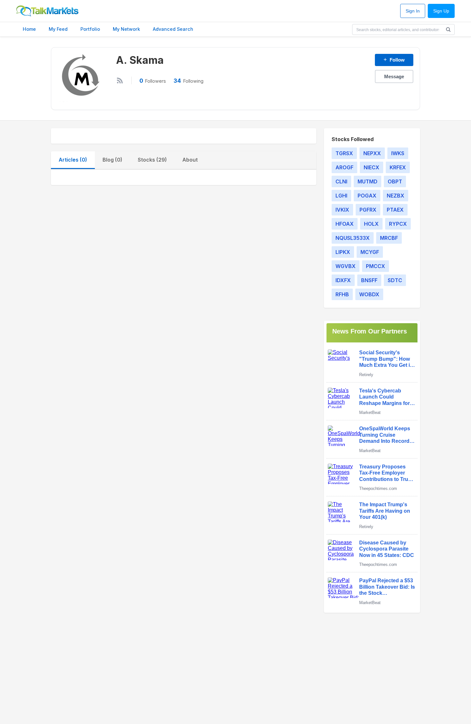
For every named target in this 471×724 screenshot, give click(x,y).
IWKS (397, 153)
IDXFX (343, 280)
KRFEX (398, 167)
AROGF (344, 167)
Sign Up (441, 11)
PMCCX (375, 266)
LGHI (341, 195)
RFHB (342, 294)
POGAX (367, 195)
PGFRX (367, 209)
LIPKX (342, 252)
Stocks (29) (152, 159)
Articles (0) (73, 159)
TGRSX (344, 153)
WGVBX (345, 266)
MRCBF (389, 238)
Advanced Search (173, 29)
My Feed (58, 29)
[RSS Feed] (120, 80)
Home (29, 29)
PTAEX (395, 209)
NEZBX (395, 195)
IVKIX (342, 209)
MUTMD (367, 181)
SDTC (395, 280)
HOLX (371, 224)
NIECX (371, 167)
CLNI (341, 181)
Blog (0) (112, 159)
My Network (126, 29)
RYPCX (398, 224)
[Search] (448, 29)
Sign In (413, 11)
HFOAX (344, 224)
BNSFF (369, 280)
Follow (394, 59)
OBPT (395, 181)
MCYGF (369, 252)
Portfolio (90, 29)
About (190, 159)
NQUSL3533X (352, 238)
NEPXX (372, 153)
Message (394, 76)
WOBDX (369, 294)
